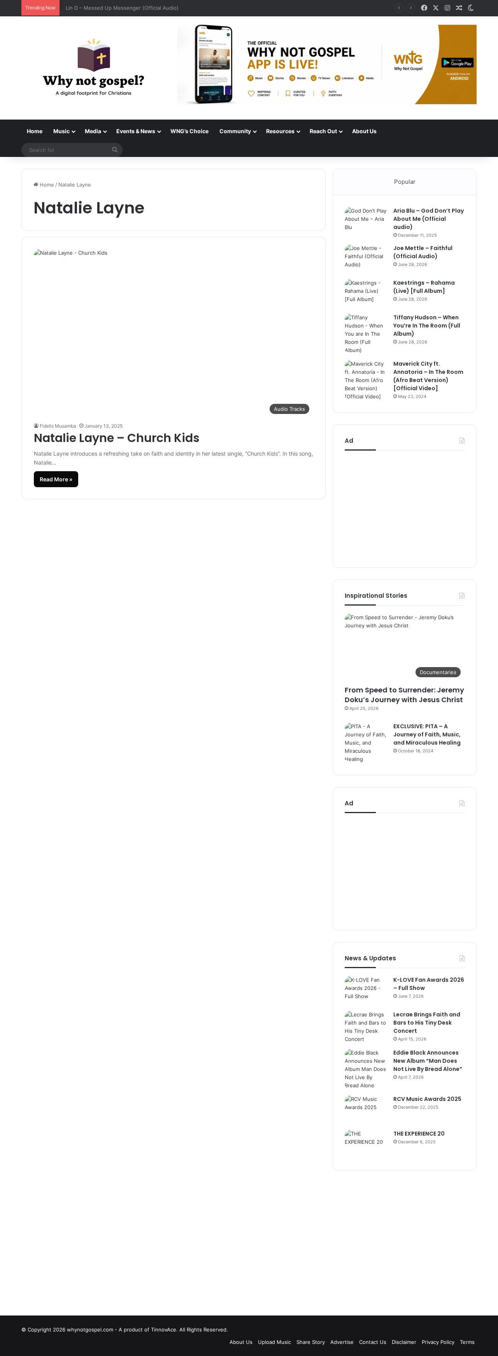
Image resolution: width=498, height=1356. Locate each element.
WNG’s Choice (189, 131)
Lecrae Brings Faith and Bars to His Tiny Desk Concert (426, 1023)
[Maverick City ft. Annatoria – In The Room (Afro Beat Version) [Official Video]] (366, 380)
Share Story (310, 1342)
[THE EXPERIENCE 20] (366, 1144)
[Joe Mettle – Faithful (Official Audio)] (366, 258)
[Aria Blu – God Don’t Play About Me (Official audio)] (366, 221)
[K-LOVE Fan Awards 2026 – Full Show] (366, 990)
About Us (364, 131)
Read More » (56, 479)
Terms (467, 1342)
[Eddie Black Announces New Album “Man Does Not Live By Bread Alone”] (366, 1069)
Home (34, 131)
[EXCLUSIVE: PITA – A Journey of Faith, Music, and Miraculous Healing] (366, 742)
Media (93, 131)
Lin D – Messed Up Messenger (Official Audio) (119, 8)
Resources (280, 131)
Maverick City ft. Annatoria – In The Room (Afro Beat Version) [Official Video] (428, 376)
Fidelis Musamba (58, 426)
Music (61, 131)
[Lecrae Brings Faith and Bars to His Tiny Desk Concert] (366, 1027)
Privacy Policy (438, 1342)
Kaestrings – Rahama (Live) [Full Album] (424, 287)
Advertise (342, 1342)
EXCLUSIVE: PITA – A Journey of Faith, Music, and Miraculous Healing (427, 734)
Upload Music (274, 1342)
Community (235, 131)
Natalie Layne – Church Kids (117, 438)
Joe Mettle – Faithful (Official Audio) (422, 252)
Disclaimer (404, 1342)
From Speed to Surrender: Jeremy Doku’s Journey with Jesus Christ (404, 694)
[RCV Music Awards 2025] (366, 1109)
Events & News (135, 131)
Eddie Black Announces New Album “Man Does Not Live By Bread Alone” (427, 1061)
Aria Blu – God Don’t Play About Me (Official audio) (428, 219)
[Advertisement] (405, 507)
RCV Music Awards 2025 (427, 1099)
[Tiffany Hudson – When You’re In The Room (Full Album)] (366, 333)
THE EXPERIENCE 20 (419, 1134)
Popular (405, 181)
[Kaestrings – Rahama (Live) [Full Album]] (366, 293)
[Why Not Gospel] (93, 68)
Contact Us (372, 1342)
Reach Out (323, 131)
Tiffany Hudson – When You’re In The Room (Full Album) (426, 325)
